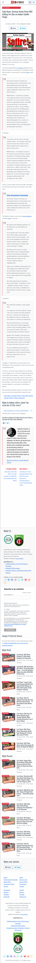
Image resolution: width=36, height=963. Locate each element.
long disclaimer (27, 216)
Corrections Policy (9, 884)
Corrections (22, 884)
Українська (22, 897)
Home (5, 877)
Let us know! (19, 558)
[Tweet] (33, 2)
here (27, 72)
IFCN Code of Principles (11, 879)
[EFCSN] (18, 948)
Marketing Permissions (10, 603)
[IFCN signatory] (18, 938)
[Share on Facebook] (4, 423)
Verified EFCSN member (13, 568)
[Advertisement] (18, 507)
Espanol (6, 892)
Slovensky (7, 897)
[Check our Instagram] (15, 579)
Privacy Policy (23, 882)
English (21, 890)
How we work (23, 879)
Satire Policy (7, 882)
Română (6, 894)
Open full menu (3, 2)
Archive (6, 886)
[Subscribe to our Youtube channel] (25, 579)
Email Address (8, 595)
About (21, 877)
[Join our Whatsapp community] (18, 579)
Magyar (21, 892)
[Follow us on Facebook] (12, 579)
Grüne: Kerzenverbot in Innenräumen (17, 195)
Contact (21, 886)
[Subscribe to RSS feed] (5, 582)
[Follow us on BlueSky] (8, 579)
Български (7, 890)
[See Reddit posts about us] (29, 579)
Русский (21, 894)
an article (20, 68)
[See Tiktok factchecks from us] (5, 579)
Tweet (23, 28)
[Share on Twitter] (8, 423)
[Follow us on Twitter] (22, 579)
